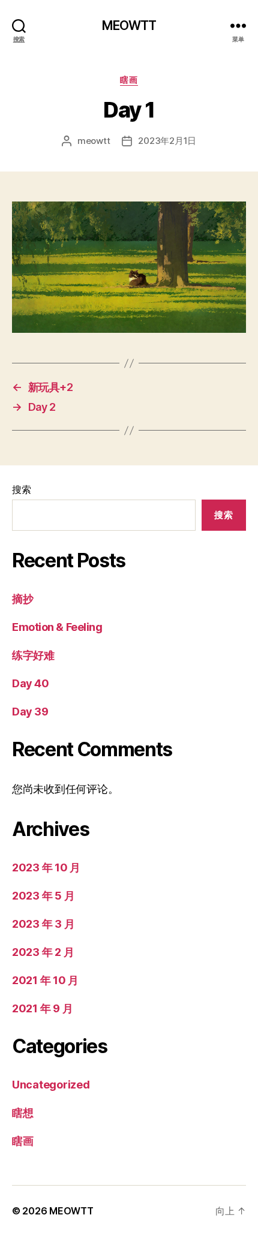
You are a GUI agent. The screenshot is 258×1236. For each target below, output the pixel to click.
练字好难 (33, 655)
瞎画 (128, 79)
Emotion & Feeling (57, 627)
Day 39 (30, 711)
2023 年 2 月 (43, 952)
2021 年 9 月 (42, 1008)
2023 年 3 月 (43, 924)
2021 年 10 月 (45, 980)
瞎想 (22, 1112)
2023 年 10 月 (46, 867)
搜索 (21, 489)
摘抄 (22, 599)
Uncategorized (51, 1084)
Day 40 (30, 683)
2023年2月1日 (167, 140)
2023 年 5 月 (43, 895)
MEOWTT (129, 25)
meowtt (93, 140)
